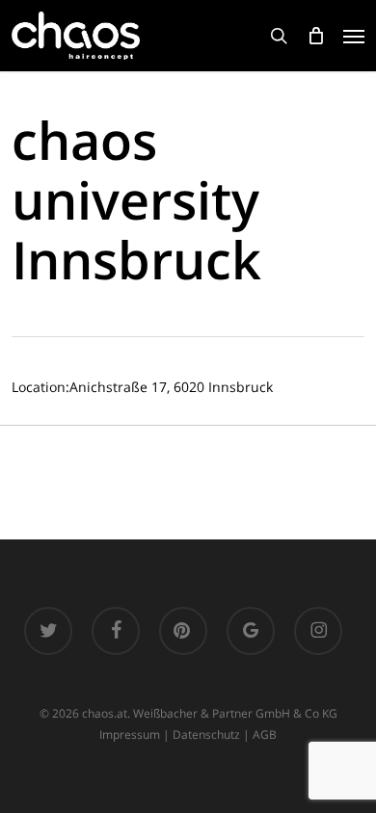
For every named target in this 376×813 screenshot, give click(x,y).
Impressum (129, 734)
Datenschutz (206, 734)
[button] (353, 35)
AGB (265, 734)
